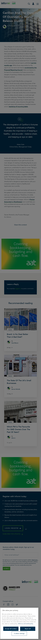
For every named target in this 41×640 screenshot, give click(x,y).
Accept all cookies (10, 629)
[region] (19, 623)
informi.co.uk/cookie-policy (25, 624)
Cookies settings (19, 633)
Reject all (28, 629)
